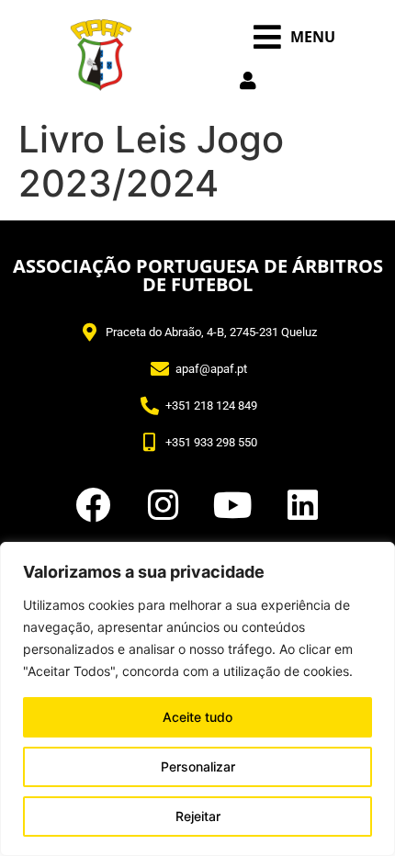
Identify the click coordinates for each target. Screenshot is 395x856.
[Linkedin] (302, 505)
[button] (294, 37)
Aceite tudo (197, 717)
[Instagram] (163, 505)
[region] (197, 699)
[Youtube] (232, 505)
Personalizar (198, 766)
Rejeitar (197, 816)
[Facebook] (93, 505)
